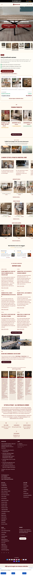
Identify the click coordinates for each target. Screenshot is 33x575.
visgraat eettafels (23, 417)
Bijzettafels (3, 515)
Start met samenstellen (7, 71)
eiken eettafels (27, 407)
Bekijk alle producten (16, 134)
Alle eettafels (4, 487)
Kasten (25, 487)
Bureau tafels (4, 524)
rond (8, 412)
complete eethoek (4, 269)
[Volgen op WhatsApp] (8, 552)
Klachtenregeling (5, 549)
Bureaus (25, 484)
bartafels (10, 415)
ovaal (11, 412)
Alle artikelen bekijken (16, 332)
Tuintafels (3, 513)
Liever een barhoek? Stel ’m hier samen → (9, 73)
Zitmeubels (25, 486)
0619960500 (20, 443)
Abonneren (22, 538)
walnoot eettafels (5, 409)
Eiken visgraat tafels (5, 491)
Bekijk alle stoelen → (16, 218)
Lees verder (8, 257)
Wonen (25, 491)
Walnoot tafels (4, 493)
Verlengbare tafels (5, 511)
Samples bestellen (27, 495)
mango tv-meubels (13, 417)
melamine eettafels (7, 410)
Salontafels (3, 517)
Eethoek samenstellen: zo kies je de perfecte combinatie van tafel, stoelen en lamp (8, 273)
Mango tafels (4, 504)
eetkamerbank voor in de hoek (16, 418)
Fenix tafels (3, 496)
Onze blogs (3, 532)
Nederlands (16, 555)
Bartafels (3, 522)
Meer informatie (4, 287)
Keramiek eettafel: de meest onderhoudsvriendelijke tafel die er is (8, 294)
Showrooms (26, 497)
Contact (3, 534)
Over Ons (3, 528)
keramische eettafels (14, 409)
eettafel (18, 269)
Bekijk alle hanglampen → (16, 240)
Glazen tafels (4, 506)
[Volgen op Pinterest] (6, 552)
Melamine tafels (4, 500)
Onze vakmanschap (5, 530)
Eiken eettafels (4, 489)
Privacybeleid (4, 548)
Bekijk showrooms (6, 362)
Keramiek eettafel (5, 494)
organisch (15, 412)
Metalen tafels (4, 507)
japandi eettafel (21, 415)
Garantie (3, 542)
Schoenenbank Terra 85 (16, 122)
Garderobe (25, 493)
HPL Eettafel (3, 498)
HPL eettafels (22, 409)
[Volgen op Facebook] (1, 552)
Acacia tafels (4, 502)
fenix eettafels (28, 409)
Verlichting (25, 489)
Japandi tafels (4, 509)
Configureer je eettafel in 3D (9, 26)
